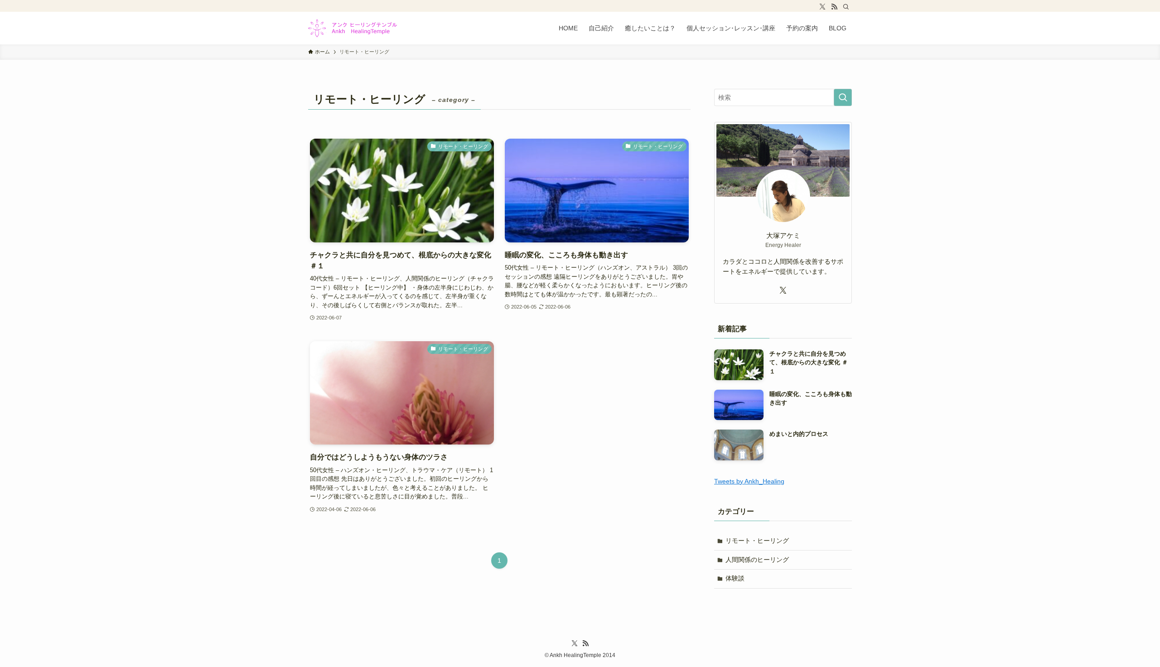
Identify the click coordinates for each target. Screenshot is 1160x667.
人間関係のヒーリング (757, 559)
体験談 (734, 578)
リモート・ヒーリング (757, 540)
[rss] (834, 7)
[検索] (846, 7)
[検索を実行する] (843, 97)
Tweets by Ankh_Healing (749, 481)
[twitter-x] (822, 7)
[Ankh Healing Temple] (352, 28)
